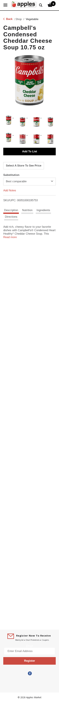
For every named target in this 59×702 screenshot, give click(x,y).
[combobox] (29, 181)
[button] (8, 120)
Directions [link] (11, 216)
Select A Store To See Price (23, 165)
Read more (10, 237)
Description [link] (11, 210)
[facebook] (29, 673)
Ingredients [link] (43, 210)
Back (8, 19)
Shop (18, 19)
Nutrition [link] (27, 210)
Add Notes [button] (9, 190)
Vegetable (32, 19)
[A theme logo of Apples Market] (24, 4)
